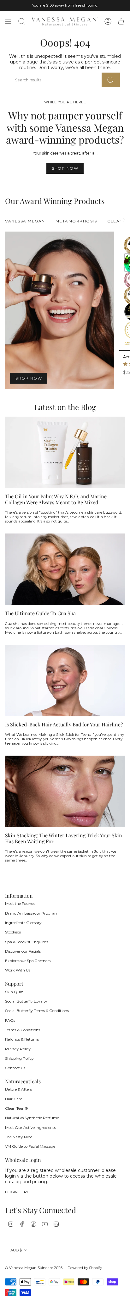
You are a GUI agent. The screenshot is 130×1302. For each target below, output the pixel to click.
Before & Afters (18, 1089)
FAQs (10, 1020)
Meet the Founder (21, 903)
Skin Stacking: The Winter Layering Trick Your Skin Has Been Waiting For (63, 838)
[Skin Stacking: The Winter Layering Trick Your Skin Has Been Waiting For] (65, 791)
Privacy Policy (18, 1049)
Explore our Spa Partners (27, 960)
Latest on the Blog (65, 407)
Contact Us (15, 1067)
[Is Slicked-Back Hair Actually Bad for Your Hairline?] (65, 680)
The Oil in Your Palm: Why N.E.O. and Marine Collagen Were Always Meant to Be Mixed (56, 499)
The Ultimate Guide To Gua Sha (40, 613)
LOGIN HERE (17, 1192)
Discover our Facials (23, 951)
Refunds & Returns (22, 1039)
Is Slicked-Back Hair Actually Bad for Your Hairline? (64, 724)
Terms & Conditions (22, 1029)
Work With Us (17, 970)
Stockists (13, 932)
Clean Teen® (16, 1108)
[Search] (111, 80)
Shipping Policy (19, 1058)
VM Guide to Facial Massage (30, 1146)
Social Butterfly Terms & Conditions (37, 1010)
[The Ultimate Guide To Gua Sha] (65, 569)
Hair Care (13, 1099)
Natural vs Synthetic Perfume (32, 1117)
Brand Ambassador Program (31, 913)
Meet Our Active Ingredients (30, 1127)
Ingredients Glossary (23, 922)
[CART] (121, 21)
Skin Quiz (14, 991)
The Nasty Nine (18, 1137)
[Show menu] (8, 21)
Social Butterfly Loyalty (26, 1001)
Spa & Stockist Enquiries (26, 941)
